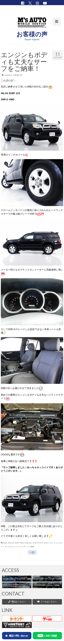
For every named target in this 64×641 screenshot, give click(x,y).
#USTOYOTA (38, 543)
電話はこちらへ (18, 601)
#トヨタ (8, 547)
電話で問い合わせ (16, 635)
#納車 (32, 547)
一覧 (32, 552)
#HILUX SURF (13, 543)
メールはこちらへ (48, 601)
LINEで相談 (47, 635)
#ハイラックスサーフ (20, 547)
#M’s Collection (26, 543)
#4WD (4, 543)
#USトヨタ (48, 543)
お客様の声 (17, 75)
